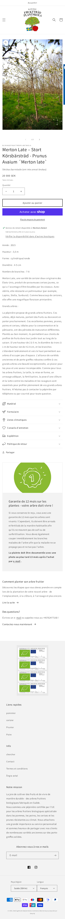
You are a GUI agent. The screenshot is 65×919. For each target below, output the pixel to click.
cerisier (10, 720)
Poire (9, 734)
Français (44, 888)
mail (18, 617)
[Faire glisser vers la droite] (39, 139)
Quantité (6, 185)
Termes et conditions (17, 768)
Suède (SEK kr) (20, 888)
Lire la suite (8, 602)
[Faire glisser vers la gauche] (25, 139)
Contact (10, 761)
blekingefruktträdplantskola (22, 911)
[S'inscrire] (55, 855)
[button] (3, 19)
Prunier (10, 727)
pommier (11, 713)
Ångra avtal (12, 775)
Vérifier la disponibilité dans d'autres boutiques (30, 236)
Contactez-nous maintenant (17, 624)
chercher (10, 754)
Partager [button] (10, 452)
